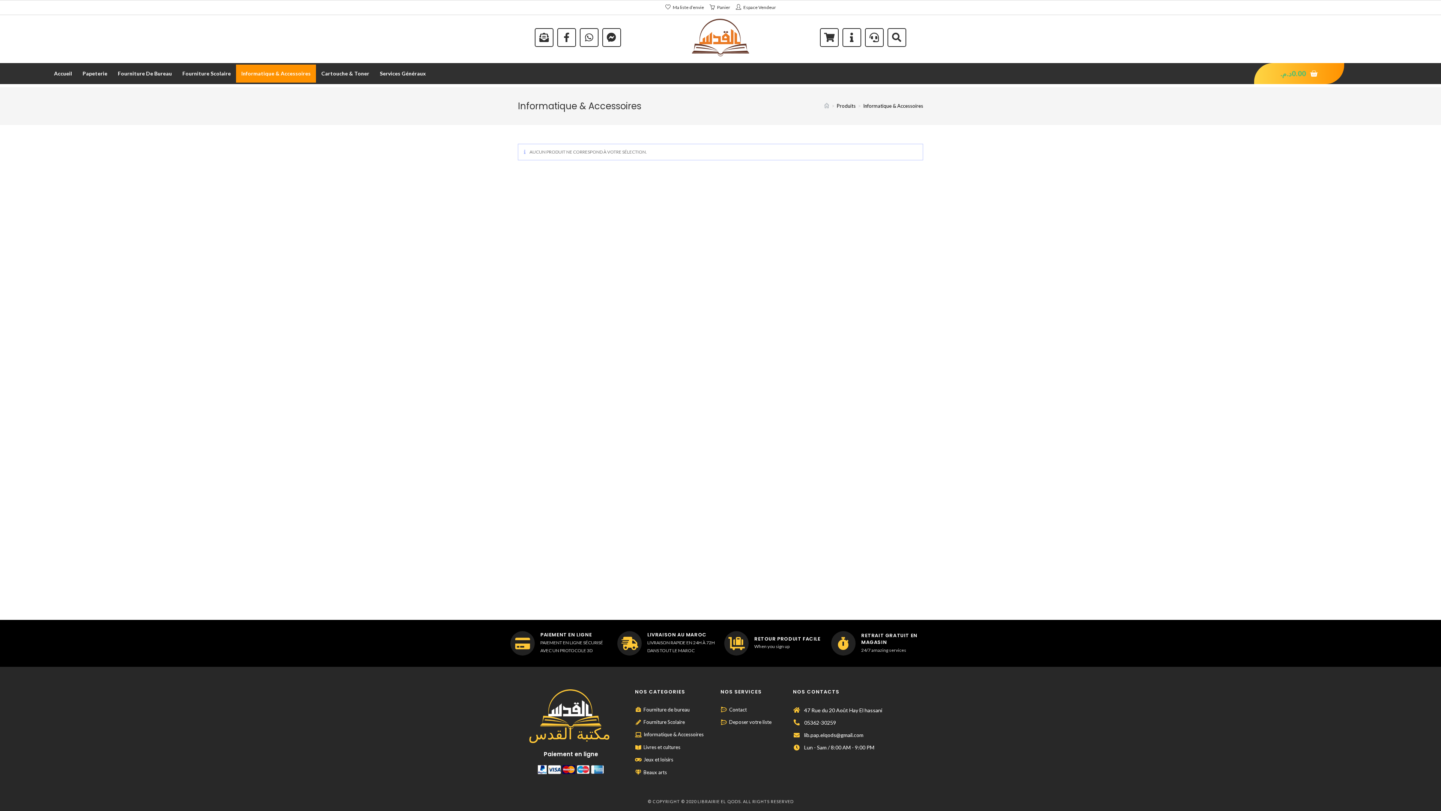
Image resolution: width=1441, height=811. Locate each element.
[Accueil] (826, 106)
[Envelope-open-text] (544, 37)
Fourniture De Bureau (145, 73)
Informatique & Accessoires (276, 73)
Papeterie (95, 73)
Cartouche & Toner (345, 73)
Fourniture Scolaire (206, 73)
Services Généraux (403, 73)
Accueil (63, 73)
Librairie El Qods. (720, 801)
